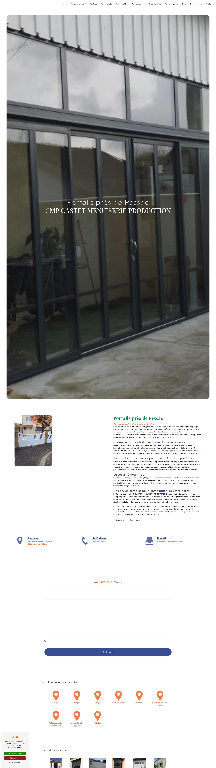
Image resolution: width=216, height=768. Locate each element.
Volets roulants (137, 4)
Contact (209, 4)
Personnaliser (15, 762)
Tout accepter (15, 753)
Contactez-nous (136, 520)
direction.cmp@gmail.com (169, 541)
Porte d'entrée (106, 4)
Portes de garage (171, 4)
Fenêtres (93, 4)
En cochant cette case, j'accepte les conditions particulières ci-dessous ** (78, 641)
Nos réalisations (196, 4)
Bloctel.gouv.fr (112, 670)
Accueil (64, 4)
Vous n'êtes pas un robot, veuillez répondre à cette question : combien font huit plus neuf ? (83, 628)
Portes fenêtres (122, 4)
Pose (184, 4)
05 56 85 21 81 (98, 541)
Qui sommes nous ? (78, 4)
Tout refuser (15, 758)
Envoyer (110, 652)
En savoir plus (121, 520)
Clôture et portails (154, 4)
